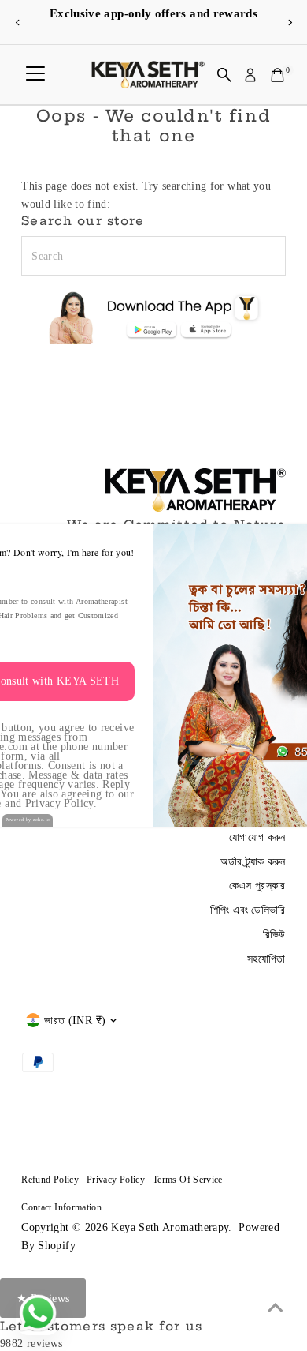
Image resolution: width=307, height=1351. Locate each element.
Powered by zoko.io (28, 819)
